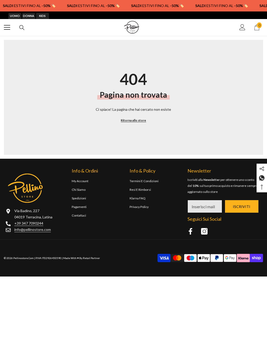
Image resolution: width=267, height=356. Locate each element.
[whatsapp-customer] (262, 177)
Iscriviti (241, 206)
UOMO (15, 15)
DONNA (28, 15)
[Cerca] (22, 27)
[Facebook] (190, 231)
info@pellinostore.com (32, 229)
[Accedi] (242, 27)
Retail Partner (91, 258)
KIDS (42, 15)
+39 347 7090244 (28, 223)
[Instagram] (204, 231)
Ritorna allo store (133, 120)
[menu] (7, 27)
